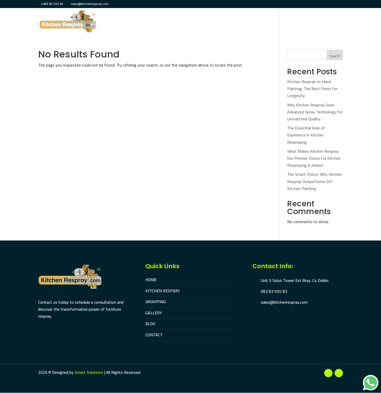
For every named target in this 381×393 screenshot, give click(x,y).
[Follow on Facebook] (328, 373)
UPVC (261, 22)
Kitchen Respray (177, 22)
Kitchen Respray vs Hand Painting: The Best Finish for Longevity (312, 88)
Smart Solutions (89, 372)
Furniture (239, 22)
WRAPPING (155, 301)
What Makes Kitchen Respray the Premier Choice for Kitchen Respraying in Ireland (314, 158)
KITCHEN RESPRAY (162, 291)
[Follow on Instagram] (339, 373)
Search (334, 56)
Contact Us (331, 22)
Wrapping (211, 22)
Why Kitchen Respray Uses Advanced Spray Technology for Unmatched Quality (315, 112)
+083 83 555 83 (52, 4)
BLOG (150, 324)
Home (147, 22)
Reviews (305, 22)
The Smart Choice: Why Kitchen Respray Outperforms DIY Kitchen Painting (314, 181)
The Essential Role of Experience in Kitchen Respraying (306, 135)
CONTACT (154, 335)
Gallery (281, 22)
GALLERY (153, 313)
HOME (151, 279)
